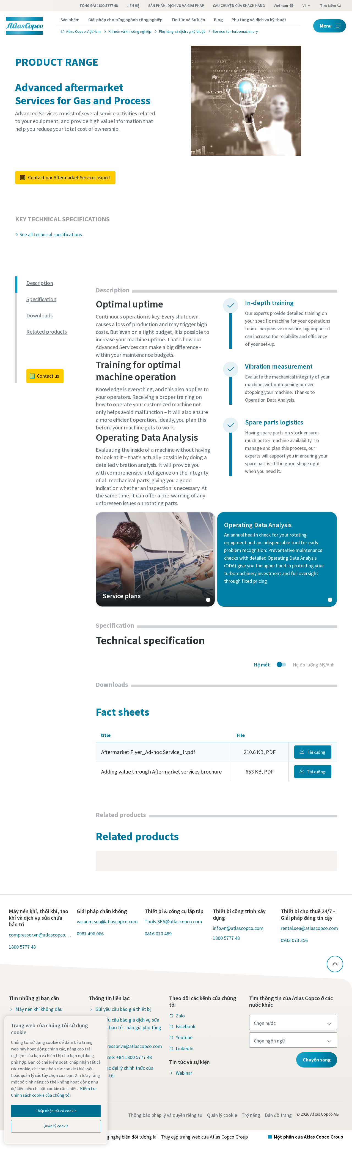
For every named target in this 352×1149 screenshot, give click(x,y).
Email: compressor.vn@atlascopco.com (128, 1042)
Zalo (180, 1015)
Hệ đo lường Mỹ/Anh (313, 664)
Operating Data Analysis (277, 559)
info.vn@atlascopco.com (238, 928)
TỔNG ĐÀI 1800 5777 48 (98, 5)
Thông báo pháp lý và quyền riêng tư (165, 1115)
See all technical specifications (51, 234)
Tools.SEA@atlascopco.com (173, 921)
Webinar (184, 1073)
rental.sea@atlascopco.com (309, 928)
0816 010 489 (158, 933)
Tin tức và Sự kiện (188, 19)
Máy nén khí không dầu (38, 1009)
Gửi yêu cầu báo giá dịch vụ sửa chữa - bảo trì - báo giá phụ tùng (128, 1024)
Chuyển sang (317, 1060)
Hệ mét (262, 664)
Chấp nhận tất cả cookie (55, 1111)
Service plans (155, 559)
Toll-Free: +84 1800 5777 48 (123, 1057)
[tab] (59, 283)
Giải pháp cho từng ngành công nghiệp (125, 19)
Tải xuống (316, 752)
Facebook (186, 1026)
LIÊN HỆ (133, 5)
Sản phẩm (70, 19)
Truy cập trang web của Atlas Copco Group (204, 1137)
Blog (218, 19)
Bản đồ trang (278, 1115)
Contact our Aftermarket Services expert (69, 177)
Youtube (184, 1037)
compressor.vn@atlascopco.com (40, 935)
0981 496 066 (90, 933)
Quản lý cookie (222, 1115)
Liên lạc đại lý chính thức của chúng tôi (124, 1072)
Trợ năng (251, 1115)
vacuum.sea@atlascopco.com (107, 921)
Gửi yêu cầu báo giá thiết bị (123, 1009)
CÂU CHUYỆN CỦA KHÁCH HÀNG (239, 5)
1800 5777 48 (22, 947)
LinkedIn (184, 1048)
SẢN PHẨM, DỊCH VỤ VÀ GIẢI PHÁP (176, 5)
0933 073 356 (294, 940)
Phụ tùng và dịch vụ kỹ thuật (259, 19)
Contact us (48, 376)
